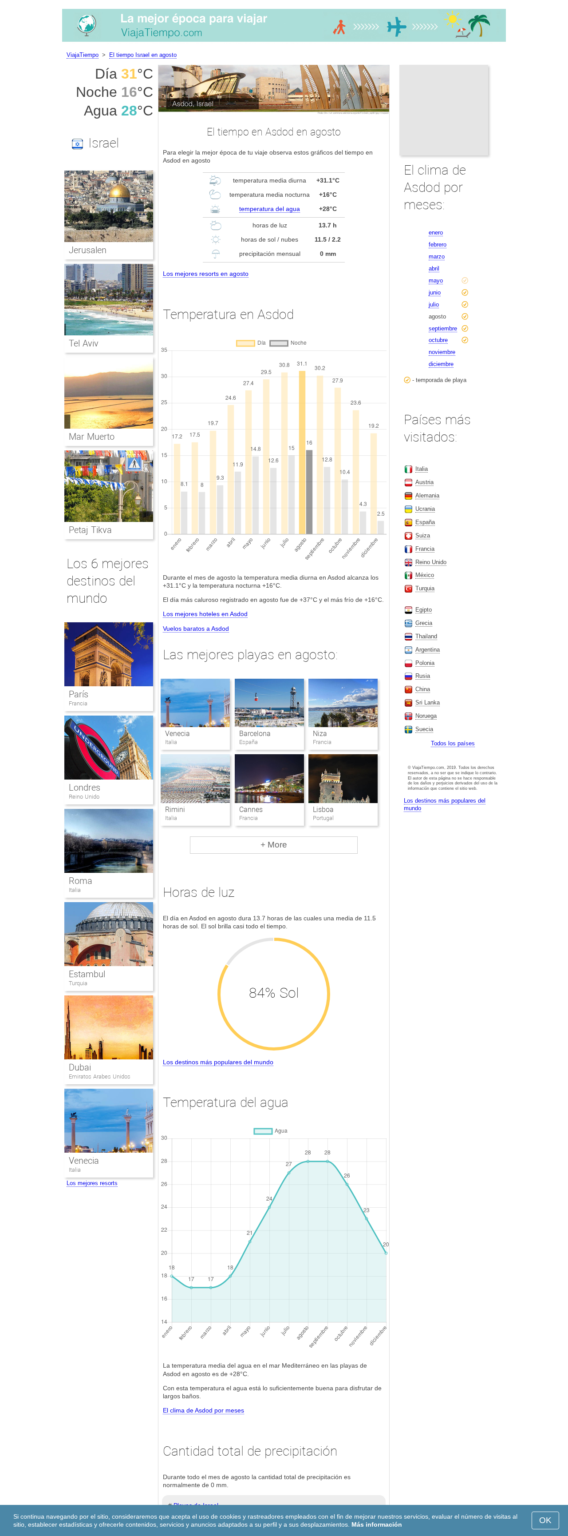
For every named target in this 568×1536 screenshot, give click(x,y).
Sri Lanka (427, 702)
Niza (320, 733)
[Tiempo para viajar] (284, 41)
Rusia (422, 675)
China (422, 689)
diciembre (441, 364)
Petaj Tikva (90, 530)
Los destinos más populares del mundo (218, 1062)
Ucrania (425, 508)
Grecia (423, 623)
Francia (78, 703)
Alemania (427, 495)
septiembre (443, 328)
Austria (424, 482)
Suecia (424, 729)
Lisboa (323, 809)
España (425, 522)
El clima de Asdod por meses (203, 1410)
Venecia (177, 733)
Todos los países (453, 743)
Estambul (87, 974)
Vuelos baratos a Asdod (196, 628)
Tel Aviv (84, 343)
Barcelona (255, 733)
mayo (436, 280)
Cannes (251, 809)
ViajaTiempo (83, 55)
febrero (437, 244)
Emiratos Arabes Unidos (99, 1076)
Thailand (426, 636)
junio (435, 292)
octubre (438, 340)
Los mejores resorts (92, 1183)
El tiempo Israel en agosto (143, 55)
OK (545, 1520)
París (78, 694)
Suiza (422, 535)
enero (436, 232)
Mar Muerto (91, 436)
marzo (437, 256)
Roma (80, 880)
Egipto (423, 609)
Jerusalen (87, 250)
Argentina (427, 649)
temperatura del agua (269, 208)
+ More (273, 844)
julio (434, 304)
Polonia (424, 663)
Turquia (78, 983)
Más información (376, 1524)
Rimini (175, 809)
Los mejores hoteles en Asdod (205, 613)
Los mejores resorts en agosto (205, 273)
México (424, 575)
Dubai (80, 1067)
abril (434, 268)
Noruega (426, 715)
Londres (84, 787)
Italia (75, 890)
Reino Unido (84, 796)
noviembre (442, 352)
